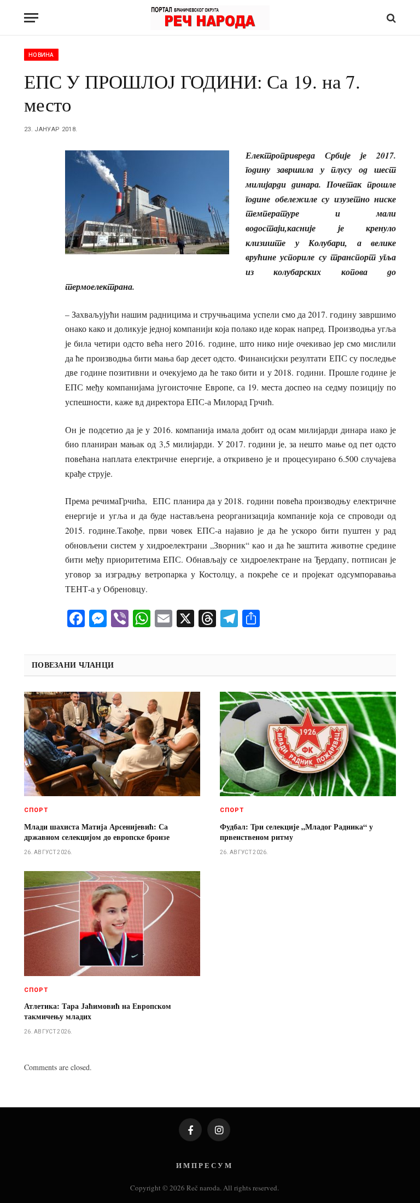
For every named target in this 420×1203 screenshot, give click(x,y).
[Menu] (31, 17)
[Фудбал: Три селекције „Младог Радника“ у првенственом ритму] (308, 744)
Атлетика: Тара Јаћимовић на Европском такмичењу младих (97, 1011)
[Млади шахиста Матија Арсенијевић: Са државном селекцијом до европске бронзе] (112, 744)
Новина (41, 55)
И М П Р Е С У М (203, 1165)
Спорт (36, 810)
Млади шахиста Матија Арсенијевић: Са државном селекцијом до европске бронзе (97, 831)
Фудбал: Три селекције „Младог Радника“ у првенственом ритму (296, 831)
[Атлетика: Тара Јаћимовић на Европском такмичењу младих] (112, 923)
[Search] (390, 17)
